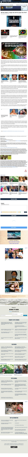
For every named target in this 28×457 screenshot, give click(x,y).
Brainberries (11, 82)
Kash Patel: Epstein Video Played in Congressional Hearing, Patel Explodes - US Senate (20, 326)
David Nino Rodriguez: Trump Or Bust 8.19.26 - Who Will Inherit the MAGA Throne (7, 359)
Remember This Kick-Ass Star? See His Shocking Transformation (4, 116)
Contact (11, 440)
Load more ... (14, 227)
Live (27, 2)
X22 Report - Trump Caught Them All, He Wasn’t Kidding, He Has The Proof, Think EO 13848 (21, 329)
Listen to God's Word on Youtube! (14, 241)
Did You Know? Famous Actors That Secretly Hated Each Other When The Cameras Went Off (22, 116)
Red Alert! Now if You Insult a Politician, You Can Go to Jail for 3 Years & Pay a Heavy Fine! (7, 397)
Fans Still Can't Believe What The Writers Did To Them (12, 270)
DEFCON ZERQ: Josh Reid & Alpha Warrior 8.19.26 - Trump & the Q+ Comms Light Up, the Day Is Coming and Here (21, 351)
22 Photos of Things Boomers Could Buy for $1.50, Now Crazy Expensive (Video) (20, 354)
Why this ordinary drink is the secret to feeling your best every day (13, 414)
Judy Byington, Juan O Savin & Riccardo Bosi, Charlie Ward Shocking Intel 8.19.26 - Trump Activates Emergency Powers (21, 323)
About (2, 440)
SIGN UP (10, 311)
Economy (6, 2)
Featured (3, 2)
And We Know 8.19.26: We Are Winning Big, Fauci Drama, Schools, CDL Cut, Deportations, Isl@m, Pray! (21, 335)
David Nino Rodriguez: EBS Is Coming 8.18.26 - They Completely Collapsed (21, 391)
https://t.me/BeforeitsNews (23, 302)
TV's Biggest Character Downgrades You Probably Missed (4, 81)
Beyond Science (12, 2)
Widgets (15, 441)
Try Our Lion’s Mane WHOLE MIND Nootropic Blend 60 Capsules (8, 147)
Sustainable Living (21, 2)
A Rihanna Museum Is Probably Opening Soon (13, 81)
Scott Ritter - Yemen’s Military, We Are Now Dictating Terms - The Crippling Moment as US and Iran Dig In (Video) (7, 347)
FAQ (8, 440)
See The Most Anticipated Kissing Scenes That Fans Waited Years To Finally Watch (23, 81)
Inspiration (24, 2)
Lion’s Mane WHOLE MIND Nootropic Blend (6, 151)
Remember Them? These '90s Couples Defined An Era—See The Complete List (13, 292)
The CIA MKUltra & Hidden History (19, 425)
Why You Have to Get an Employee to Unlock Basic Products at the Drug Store (7, 432)
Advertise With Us (5, 440)
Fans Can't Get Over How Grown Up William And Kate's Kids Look (13, 259)
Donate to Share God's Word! (14, 243)
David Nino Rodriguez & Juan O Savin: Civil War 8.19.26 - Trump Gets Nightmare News (7, 329)
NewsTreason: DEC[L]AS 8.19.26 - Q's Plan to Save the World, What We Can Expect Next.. (21, 359)
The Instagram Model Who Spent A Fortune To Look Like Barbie (5, 194)
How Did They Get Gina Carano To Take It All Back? (12, 281)
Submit (25, 315)
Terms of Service (17, 440)
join (4, 138)
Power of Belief (16, 2)
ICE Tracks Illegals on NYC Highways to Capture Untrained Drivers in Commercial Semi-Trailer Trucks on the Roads (7, 351)
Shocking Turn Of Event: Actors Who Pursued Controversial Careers (23, 194)
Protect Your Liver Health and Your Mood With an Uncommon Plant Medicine (7, 420)
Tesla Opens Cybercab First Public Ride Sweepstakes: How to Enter (6, 423)
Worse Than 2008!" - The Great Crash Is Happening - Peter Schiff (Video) (20, 357)
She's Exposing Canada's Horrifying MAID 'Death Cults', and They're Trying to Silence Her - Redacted (7, 392)
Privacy (13, 440)
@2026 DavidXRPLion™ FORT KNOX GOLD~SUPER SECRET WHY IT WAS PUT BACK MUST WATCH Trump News (20, 347)
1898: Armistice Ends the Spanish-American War (21, 427)
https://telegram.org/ (10, 302)
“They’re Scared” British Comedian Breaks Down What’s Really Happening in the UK (20, 429)
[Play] (14, 235)
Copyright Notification (22, 440)
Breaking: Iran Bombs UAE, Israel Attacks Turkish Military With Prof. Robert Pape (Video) (7, 388)
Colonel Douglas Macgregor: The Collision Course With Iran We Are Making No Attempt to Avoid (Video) (21, 395)
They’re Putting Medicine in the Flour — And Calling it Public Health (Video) (7, 332)
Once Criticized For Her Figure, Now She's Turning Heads (13, 116)
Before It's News (6, 1)
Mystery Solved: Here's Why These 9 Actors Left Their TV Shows (13, 194)
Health (8, 2)
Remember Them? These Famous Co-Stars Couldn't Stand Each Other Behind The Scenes (23, 184)
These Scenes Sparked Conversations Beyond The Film (4, 184)
